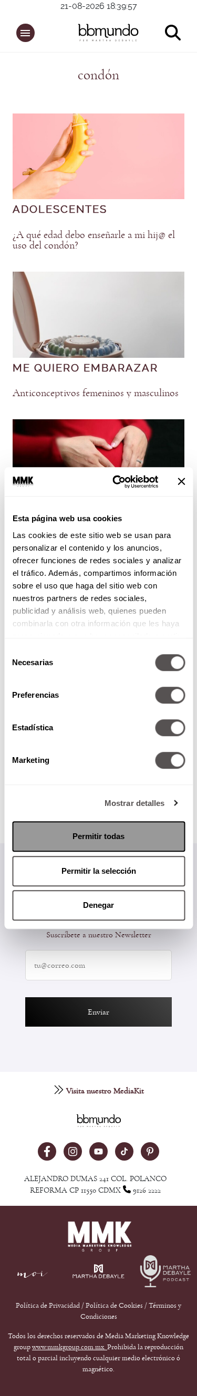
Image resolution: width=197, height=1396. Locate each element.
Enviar (98, 1012)
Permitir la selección (98, 870)
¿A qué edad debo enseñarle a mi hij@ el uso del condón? (94, 240)
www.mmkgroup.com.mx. (69, 1347)
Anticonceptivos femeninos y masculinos (96, 393)
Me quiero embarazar (85, 368)
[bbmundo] (104, 32)
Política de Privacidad (48, 1305)
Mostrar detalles (135, 803)
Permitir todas (98, 836)
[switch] (170, 695)
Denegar (98, 905)
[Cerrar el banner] (181, 481)
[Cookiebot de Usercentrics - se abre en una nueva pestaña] (117, 482)
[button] (25, 33)
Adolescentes (60, 209)
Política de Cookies (114, 1305)
